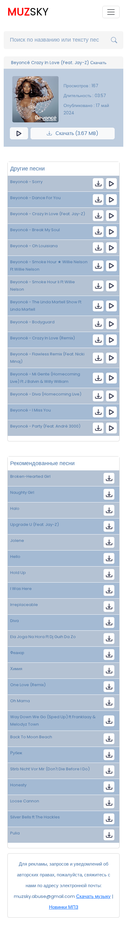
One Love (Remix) (28, 685)
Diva (14, 621)
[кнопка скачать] (98, 183)
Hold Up (18, 573)
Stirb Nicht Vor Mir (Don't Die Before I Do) (50, 769)
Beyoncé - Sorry (26, 182)
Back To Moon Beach (31, 737)
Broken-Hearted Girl (30, 476)
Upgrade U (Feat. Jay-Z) (34, 524)
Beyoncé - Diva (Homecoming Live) (45, 394)
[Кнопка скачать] (109, 638)
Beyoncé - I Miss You (30, 410)
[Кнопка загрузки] (109, 478)
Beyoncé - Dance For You (35, 198)
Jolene (17, 540)
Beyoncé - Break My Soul (35, 230)
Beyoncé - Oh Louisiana (34, 246)
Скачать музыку (93, 896)
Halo (14, 508)
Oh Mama (20, 701)
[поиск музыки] (114, 40)
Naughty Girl (22, 492)
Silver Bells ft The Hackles (35, 817)
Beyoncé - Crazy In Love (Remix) (42, 338)
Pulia (15, 833)
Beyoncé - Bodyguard (32, 322)
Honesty (18, 785)
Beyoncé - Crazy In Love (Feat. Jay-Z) (47, 214)
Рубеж (16, 753)
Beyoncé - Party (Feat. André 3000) (45, 426)
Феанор (17, 653)
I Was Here (21, 589)
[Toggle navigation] (111, 12)
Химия (16, 669)
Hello (15, 556)
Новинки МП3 (63, 907)
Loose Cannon (24, 801)
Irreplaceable (24, 605)
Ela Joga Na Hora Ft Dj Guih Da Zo (43, 637)
